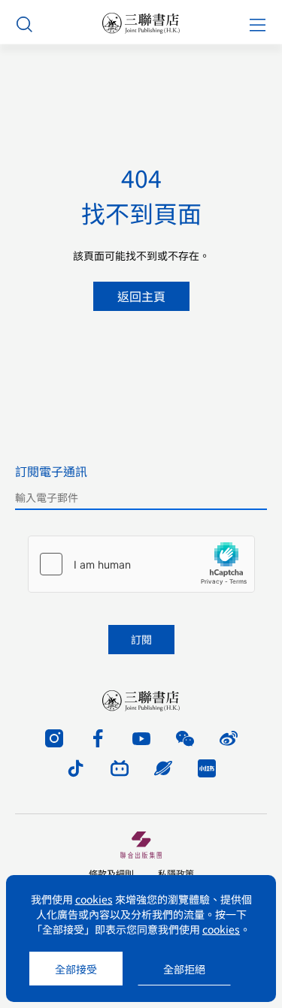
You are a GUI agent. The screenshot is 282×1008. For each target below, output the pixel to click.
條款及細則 (111, 873)
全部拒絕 (184, 968)
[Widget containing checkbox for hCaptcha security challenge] (141, 564)
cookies (94, 899)
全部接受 (76, 968)
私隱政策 (176, 873)
